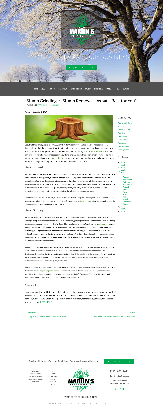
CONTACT (109, 88)
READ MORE (46, 302)
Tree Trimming (123, 146)
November (127, 179)
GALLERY (88, 88)
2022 (123, 172)
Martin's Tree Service (49, 104)
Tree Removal (123, 140)
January (126, 204)
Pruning (121, 126)
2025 (123, 165)
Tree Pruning (123, 136)
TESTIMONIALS (98, 88)
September (127, 184)
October (126, 182)
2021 (123, 174)
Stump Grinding (124, 130)
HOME (36, 88)
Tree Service (122, 143)
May (125, 194)
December (127, 177)
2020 (123, 206)
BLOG (117, 88)
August (126, 187)
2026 (123, 162)
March (125, 199)
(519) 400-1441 (119, 371)
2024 (123, 167)
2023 (123, 170)
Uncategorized (123, 150)
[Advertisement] (127, 250)
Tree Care (121, 133)
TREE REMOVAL (62, 88)
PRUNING (52, 88)
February (127, 201)
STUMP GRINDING (76, 88)
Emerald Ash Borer (125, 123)
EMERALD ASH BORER (35, 379)
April (125, 196)
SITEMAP (53, 382)
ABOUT (43, 88)
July (124, 189)
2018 (123, 211)
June (125, 192)
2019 (123, 209)
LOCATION (126, 88)
